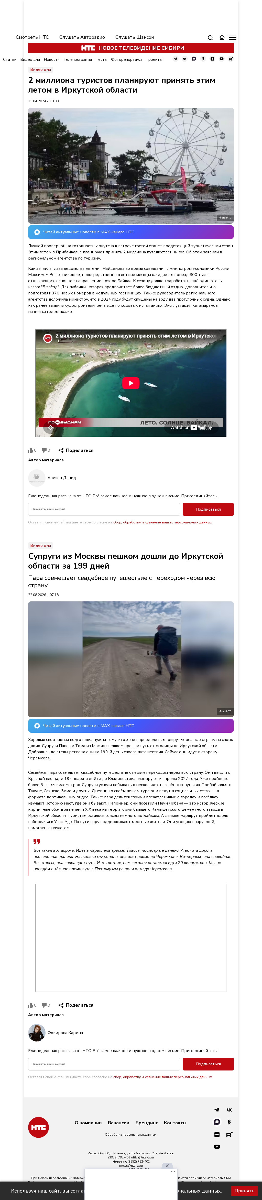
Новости (52, 59)
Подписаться (208, 509)
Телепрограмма (77, 59)
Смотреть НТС (32, 37)
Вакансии (118, 1123)
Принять (244, 1191)
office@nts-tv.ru (142, 1157)
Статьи (9, 59)
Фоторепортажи (126, 59)
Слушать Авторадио (82, 37)
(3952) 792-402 (139, 1161)
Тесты (101, 59)
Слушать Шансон (134, 37)
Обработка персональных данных (130, 1134)
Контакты (175, 1123)
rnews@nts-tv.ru (131, 1166)
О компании (88, 1123)
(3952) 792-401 (119, 1157)
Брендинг (147, 1123)
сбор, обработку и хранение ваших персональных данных (162, 522)
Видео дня (30, 59)
